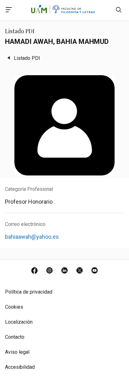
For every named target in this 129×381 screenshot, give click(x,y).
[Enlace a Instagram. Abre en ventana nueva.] (49, 271)
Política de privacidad (28, 292)
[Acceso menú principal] (9, 11)
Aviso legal (17, 352)
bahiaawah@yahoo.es (32, 236)
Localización (19, 322)
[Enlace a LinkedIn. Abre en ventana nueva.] (64, 271)
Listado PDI (27, 58)
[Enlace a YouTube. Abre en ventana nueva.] (94, 271)
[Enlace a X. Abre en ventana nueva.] (79, 271)
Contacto (14, 337)
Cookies (14, 307)
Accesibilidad (20, 367)
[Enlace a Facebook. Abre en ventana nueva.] (34, 271)
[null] (118, 11)
